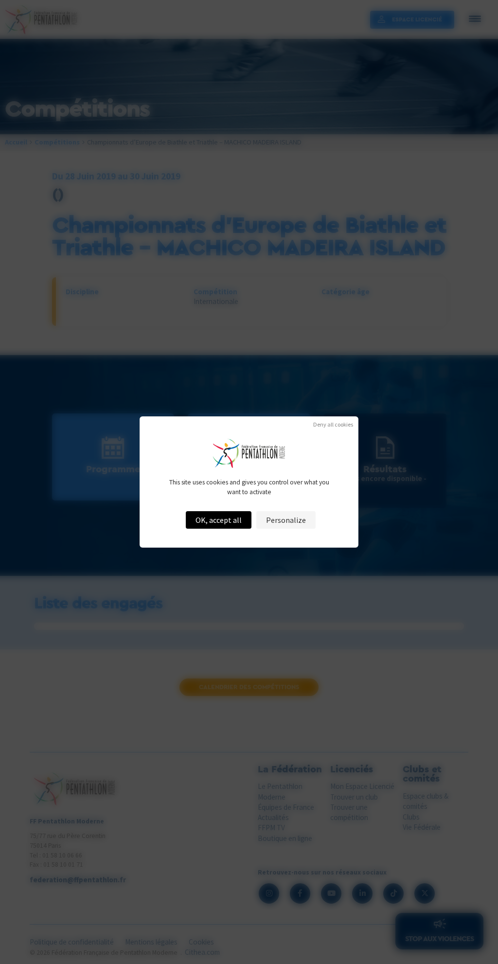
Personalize (286, 520)
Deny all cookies (333, 425)
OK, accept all (219, 520)
